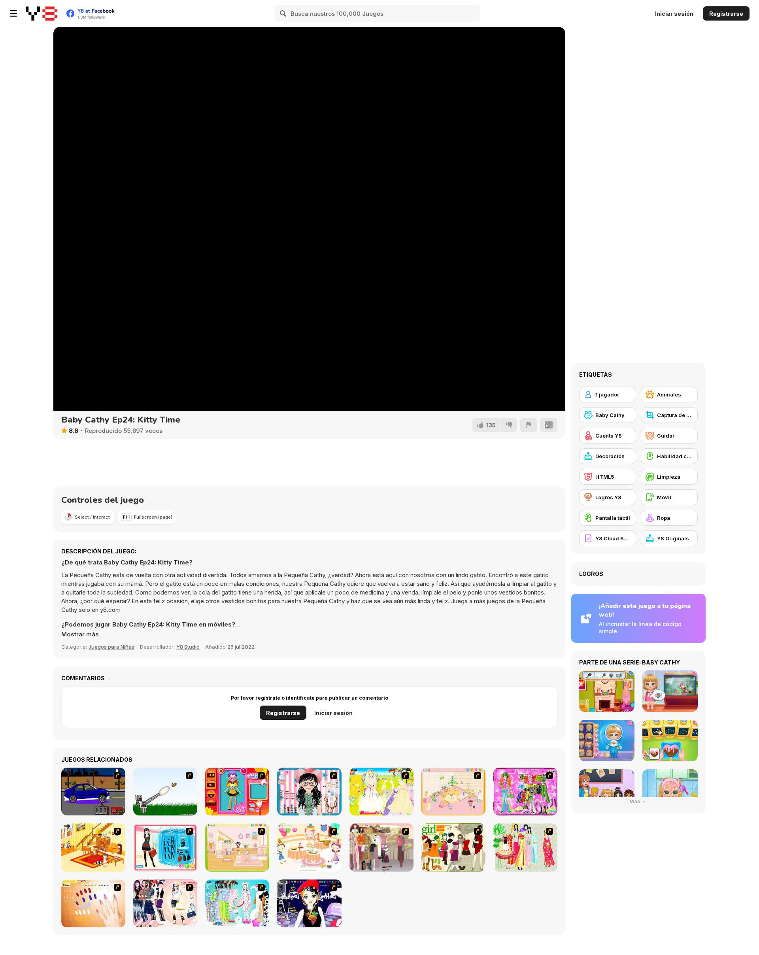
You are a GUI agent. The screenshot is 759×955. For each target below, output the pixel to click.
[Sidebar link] (13, 13)
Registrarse (726, 13)
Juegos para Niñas (111, 647)
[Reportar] (528, 425)
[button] (80, 634)
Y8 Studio (188, 647)
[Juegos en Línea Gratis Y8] (41, 13)
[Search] (283, 13)
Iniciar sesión (674, 13)
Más (635, 801)
